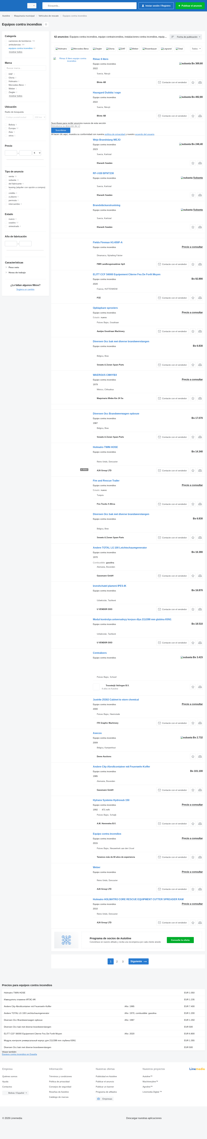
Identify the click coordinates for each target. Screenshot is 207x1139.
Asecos (97, 733)
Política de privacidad (59, 1081)
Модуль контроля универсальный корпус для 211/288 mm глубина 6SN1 (40, 1040)
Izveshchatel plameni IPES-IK (109, 586)
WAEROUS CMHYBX (105, 375)
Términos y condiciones (60, 1076)
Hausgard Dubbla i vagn (107, 92)
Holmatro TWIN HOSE (105, 447)
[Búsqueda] (45, 6)
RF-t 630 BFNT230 (103, 173)
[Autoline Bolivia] (12, 6)
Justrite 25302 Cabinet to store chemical (116, 699)
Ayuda (5, 1081)
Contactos (7, 1086)
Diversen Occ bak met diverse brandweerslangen (121, 341)
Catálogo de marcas (58, 1097)
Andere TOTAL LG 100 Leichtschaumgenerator (120, 547)
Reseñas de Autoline (59, 1092)
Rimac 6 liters (100, 59)
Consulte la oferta (180, 940)
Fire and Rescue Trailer (106, 480)
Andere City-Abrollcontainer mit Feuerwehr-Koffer (121, 766)
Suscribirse (60, 130)
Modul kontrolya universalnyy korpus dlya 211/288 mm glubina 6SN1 (132, 619)
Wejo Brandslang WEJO (106, 139)
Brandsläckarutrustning (106, 205)
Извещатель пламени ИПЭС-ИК (20, 999)
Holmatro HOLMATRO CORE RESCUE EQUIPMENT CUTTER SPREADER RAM (138, 899)
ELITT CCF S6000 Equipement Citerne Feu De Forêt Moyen (126, 274)
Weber (96, 867)
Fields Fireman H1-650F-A (108, 242)
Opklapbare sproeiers (105, 308)
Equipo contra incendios (107, 834)
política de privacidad (115, 134)
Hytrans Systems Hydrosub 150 (111, 800)
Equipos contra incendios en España (19, 1054)
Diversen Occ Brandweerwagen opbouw (116, 413)
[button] (193, 82)
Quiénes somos (9, 1076)
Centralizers (100, 653)
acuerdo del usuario (144, 134)
